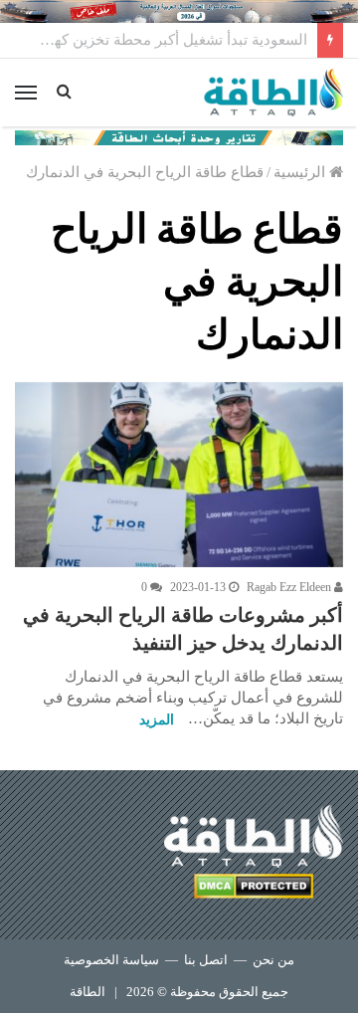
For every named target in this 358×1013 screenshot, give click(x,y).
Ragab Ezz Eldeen (290, 587)
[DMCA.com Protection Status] (253, 889)
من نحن (273, 959)
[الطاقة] (273, 92)
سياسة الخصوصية (111, 959)
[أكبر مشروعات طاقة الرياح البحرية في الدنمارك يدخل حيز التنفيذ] (179, 474)
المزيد (156, 719)
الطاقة (87, 991)
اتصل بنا (206, 959)
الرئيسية (301, 172)
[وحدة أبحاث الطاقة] (179, 136)
